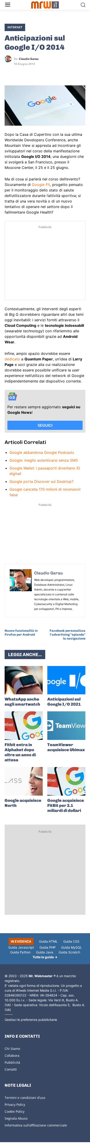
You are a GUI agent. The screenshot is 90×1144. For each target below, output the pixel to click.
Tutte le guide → (45, 957)
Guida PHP (47, 947)
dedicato (12, 359)
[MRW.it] (45, 5)
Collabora (12, 1055)
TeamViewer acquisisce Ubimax (66, 747)
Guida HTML (48, 941)
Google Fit (41, 184)
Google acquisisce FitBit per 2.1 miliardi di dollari (65, 805)
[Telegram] (41, 72)
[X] (9, 72)
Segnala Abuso (16, 1118)
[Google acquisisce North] (24, 781)
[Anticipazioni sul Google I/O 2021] (66, 680)
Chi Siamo (12, 1048)
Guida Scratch (69, 952)
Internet (14, 27)
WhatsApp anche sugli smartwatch (22, 702)
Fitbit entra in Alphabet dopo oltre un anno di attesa (20, 752)
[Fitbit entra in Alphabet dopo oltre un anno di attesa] (24, 725)
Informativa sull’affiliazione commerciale (36, 1125)
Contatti (11, 1069)
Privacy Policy (15, 1104)
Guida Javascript (21, 947)
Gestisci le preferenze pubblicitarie (31, 1020)
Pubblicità (12, 1062)
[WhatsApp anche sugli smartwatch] (24, 680)
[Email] (51, 72)
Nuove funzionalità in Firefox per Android (21, 633)
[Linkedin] (19, 72)
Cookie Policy (14, 1111)
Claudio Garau (29, 59)
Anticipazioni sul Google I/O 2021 (64, 702)
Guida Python (20, 952)
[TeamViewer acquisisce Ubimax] (66, 725)
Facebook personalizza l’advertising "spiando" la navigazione (67, 634)
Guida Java (44, 952)
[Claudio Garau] (9, 58)
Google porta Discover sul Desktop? (41, 481)
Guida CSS (71, 941)
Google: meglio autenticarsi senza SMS (43, 460)
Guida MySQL (71, 947)
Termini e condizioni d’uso (25, 1097)
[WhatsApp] (30, 72)
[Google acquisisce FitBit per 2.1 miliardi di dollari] (66, 781)
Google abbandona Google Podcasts (41, 452)
